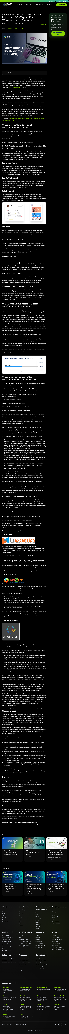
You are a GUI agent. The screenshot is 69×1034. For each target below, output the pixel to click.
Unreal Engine (55, 937)
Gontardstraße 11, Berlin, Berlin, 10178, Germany (9, 1017)
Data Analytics (6, 945)
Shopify (54, 912)
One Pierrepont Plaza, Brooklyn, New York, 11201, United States (60, 999)
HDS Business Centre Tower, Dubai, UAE (25, 989)
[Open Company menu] (42, 4)
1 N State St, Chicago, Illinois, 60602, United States (59, 1008)
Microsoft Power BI (23, 974)
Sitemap (17, 1024)
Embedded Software (24, 939)
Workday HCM (22, 972)
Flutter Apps (22, 916)
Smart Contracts (40, 943)
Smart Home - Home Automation (24, 946)
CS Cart (54, 918)
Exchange (38, 937)
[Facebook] (55, 1024)
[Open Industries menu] (32, 4)
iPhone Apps (22, 912)
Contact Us (62, 4)
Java (37, 914)
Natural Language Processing (6, 942)
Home (3, 1024)
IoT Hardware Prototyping (25, 941)
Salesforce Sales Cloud (24, 968)
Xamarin (21, 926)
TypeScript (38, 928)
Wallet (37, 935)
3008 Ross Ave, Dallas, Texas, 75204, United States (25, 1008)
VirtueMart (54, 920)
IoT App (21, 935)
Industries (28, 4)
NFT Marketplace (40, 947)
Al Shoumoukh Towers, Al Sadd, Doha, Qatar (9, 998)
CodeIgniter (39, 924)
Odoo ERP (21, 966)
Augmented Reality (57, 939)
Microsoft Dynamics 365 (25, 962)
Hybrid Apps (22, 914)
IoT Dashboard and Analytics (26, 943)
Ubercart (54, 914)
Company (38, 4)
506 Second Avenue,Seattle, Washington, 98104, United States (8, 1009)
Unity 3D (54, 935)
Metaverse (55, 945)
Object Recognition (7, 947)
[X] (65, 1024)
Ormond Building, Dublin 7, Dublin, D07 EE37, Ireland (26, 1017)
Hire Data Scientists (40, 970)
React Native (22, 918)
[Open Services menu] (23, 4)
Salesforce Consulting (7, 960)
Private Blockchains (40, 945)
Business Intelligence (7, 937)
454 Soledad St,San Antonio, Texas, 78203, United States (25, 999)
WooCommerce (56, 923)
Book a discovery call (58, 33)
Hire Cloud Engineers (41, 966)
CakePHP (38, 926)
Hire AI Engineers (40, 962)
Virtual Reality (55, 941)
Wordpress (38, 918)
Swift (20, 923)
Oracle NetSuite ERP (24, 960)
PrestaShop (55, 916)
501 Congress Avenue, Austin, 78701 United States (8, 990)
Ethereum (38, 939)
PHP (36, 912)
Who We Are (5, 910)
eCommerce (43, 24)
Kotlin (20, 920)
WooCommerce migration (15, 87)
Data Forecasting (6, 939)
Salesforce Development (8, 958)
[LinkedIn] (59, 1024)
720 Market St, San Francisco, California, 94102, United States (42, 999)
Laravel (37, 922)
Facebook (9, 28)
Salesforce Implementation (9, 962)
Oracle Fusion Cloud (24, 958)
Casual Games (56, 943)
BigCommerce (55, 922)
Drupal (37, 920)
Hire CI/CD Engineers (41, 960)
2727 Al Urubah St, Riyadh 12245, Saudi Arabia (60, 989)
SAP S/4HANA (22, 964)
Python (37, 916)
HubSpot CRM (22, 970)
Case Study (49, 4)
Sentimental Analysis (7, 949)
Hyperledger (39, 941)
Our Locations (5, 922)
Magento (54, 910)
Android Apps (22, 910)
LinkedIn (17, 28)
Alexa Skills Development (8, 951)
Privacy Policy (10, 1024)
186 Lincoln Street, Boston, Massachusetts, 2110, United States (43, 1008)
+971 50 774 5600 (61, 1)
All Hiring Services (40, 958)
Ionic (20, 922)
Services (19, 4)
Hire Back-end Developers (42, 964)
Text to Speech (6, 935)
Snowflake (21, 976)
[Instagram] (62, 1024)
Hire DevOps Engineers (41, 968)
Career (4, 912)
